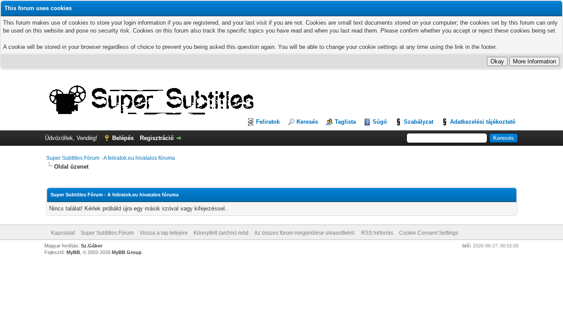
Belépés (123, 138)
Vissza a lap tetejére (163, 233)
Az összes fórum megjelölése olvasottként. (304, 233)
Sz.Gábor (91, 245)
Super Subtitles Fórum (107, 233)
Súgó (380, 121)
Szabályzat (418, 121)
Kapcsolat (63, 233)
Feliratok (268, 121)
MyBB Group (127, 252)
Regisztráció (157, 138)
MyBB (73, 252)
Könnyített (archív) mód (221, 233)
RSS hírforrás (377, 233)
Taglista (345, 121)
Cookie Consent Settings (428, 233)
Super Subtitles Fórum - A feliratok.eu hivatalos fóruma (110, 158)
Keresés (307, 121)
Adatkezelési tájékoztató (482, 121)
